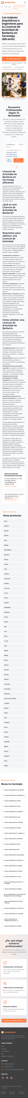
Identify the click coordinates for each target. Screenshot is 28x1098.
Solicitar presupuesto (19, 160)
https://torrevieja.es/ (10, 486)
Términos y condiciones (22, 1092)
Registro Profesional (7, 1056)
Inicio (2, 1046)
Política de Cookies (4, 1092)
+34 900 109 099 (8, 1067)
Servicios (3, 1049)
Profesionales (7, 7)
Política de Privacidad (12, 1092)
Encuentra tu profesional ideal (13, 1020)
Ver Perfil (9, 160)
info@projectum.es (9, 1064)
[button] (16, 166)
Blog (2, 1054)
